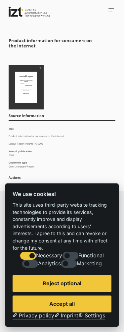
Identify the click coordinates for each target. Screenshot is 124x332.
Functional (91, 255)
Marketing (89, 263)
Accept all (62, 303)
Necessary (49, 255)
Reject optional (62, 283)
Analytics (49, 263)
